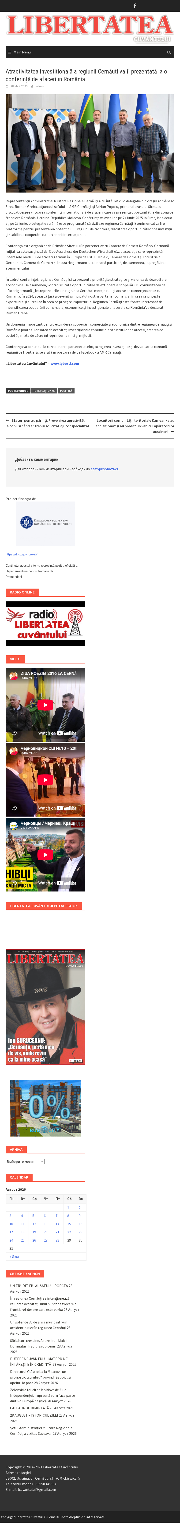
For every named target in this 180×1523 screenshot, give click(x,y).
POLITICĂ (66, 391)
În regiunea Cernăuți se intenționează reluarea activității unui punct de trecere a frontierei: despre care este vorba (43, 1304)
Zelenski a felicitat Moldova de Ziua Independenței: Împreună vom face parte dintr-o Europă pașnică (42, 1395)
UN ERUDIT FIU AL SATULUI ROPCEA (39, 1285)
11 (23, 1223)
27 (46, 1240)
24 (11, 1240)
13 (46, 1223)
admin (40, 86)
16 (80, 1223)
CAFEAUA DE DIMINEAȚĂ (29, 1408)
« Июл (14, 1256)
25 (23, 1240)
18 (23, 1232)
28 (57, 1240)
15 (69, 1223)
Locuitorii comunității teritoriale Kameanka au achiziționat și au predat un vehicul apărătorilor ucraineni (134, 426)
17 (11, 1232)
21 (57, 1232)
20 (46, 1232)
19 (34, 1232)
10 (11, 1223)
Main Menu (22, 52)
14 (57, 1223)
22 (69, 1232)
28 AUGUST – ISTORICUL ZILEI (34, 1415)
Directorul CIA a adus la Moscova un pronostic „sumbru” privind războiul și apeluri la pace (40, 1377)
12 (34, 1223)
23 (80, 1232)
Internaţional (44, 391)
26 (34, 1240)
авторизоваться (104, 469)
